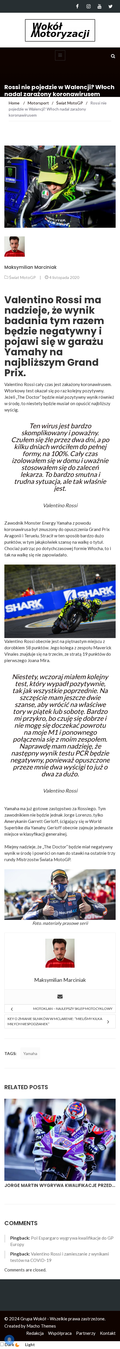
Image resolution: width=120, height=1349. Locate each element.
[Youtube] (99, 6)
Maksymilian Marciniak (30, 267)
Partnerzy (86, 1333)
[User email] (60, 997)
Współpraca (60, 1333)
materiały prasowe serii (65, 923)
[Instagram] (88, 6)
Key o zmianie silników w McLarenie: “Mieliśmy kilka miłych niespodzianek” (55, 1021)
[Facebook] (77, 6)
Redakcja (35, 1333)
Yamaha (30, 1053)
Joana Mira (38, 660)
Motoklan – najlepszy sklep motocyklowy (72, 1008)
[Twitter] (110, 6)
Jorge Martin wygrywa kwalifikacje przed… (59, 1185)
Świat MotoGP (22, 277)
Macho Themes (41, 1325)
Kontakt (108, 1333)
